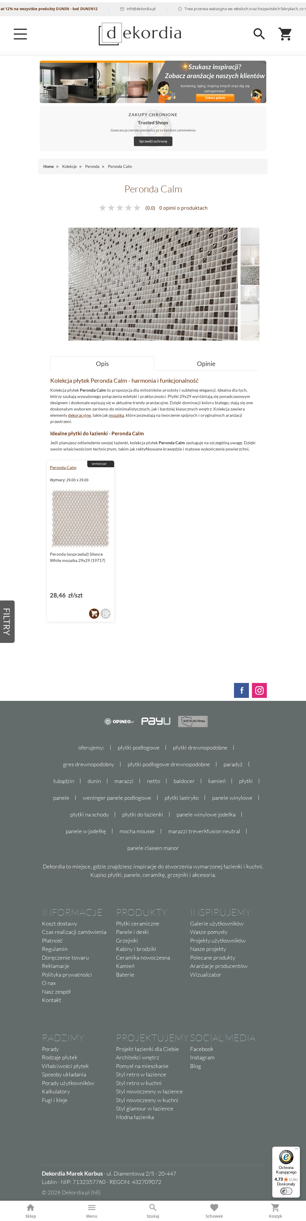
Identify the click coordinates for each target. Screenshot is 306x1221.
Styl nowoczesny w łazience (149, 1091)
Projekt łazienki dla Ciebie (147, 1049)
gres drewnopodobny (88, 764)
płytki (246, 781)
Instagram (202, 1057)
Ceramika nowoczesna (143, 957)
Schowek (214, 1216)
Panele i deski (132, 931)
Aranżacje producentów (218, 965)
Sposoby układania (64, 1074)
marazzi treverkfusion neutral (204, 831)
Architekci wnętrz (137, 1057)
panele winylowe (232, 797)
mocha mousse (137, 831)
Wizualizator (205, 974)
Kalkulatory (56, 1091)
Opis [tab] (102, 363)
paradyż (233, 764)
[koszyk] (94, 614)
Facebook (201, 1049)
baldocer (184, 781)
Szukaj (153, 1216)
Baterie (125, 974)
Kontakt (51, 1000)
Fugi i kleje (55, 1100)
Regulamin (55, 948)
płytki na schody (89, 814)
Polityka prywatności (67, 974)
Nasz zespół (56, 991)
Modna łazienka (135, 1117)
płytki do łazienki (142, 814)
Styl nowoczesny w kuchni (147, 1100)
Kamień (125, 965)
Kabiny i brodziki (136, 948)
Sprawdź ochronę (153, 141)
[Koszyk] (286, 34)
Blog (195, 1066)
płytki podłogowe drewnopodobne (169, 764)
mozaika (116, 415)
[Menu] (20, 34)
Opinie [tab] (206, 363)
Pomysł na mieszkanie (142, 1066)
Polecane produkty (212, 957)
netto (153, 781)
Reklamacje (55, 965)
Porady (50, 1049)
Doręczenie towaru (65, 957)
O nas (49, 982)
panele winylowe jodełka (206, 814)
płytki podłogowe (139, 747)
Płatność (52, 940)
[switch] (286, 1191)
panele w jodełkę (86, 831)
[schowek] (105, 614)
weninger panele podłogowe (117, 797)
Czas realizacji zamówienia (74, 931)
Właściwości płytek (65, 1066)
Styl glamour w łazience (144, 1108)
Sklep (30, 1216)
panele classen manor (153, 847)
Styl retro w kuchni (139, 1083)
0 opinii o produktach (183, 208)
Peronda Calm (63, 467)
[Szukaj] (259, 34)
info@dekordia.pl (124, 8)
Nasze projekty (208, 948)
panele (61, 797)
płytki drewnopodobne (200, 747)
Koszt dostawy (59, 923)
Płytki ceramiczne (137, 923)
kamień (217, 781)
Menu (91, 1216)
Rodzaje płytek (59, 1057)
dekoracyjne (79, 415)
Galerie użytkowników (217, 923)
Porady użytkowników (68, 1083)
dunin (94, 781)
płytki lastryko (182, 797)
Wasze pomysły (208, 931)
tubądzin (63, 781)
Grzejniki (127, 940)
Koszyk (275, 1216)
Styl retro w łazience (141, 1074)
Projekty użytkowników (218, 940)
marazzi (124, 781)
